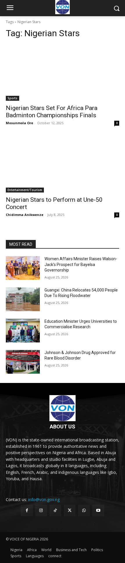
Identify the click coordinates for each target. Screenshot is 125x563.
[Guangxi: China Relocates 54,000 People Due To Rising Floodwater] (23, 299)
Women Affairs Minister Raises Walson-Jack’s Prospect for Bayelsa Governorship (80, 264)
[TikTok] (55, 510)
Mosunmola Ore (19, 123)
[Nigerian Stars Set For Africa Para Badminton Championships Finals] (62, 72)
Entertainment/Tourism (25, 190)
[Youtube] (98, 510)
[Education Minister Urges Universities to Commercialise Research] (23, 330)
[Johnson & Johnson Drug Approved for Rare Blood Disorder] (23, 362)
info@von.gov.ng (44, 499)
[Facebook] (26, 510)
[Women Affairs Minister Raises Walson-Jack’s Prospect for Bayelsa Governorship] (23, 268)
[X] (69, 510)
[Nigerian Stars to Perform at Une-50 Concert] (62, 164)
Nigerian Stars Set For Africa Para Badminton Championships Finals (51, 111)
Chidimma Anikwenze (24, 214)
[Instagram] (41, 510)
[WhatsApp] (84, 510)
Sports (12, 98)
